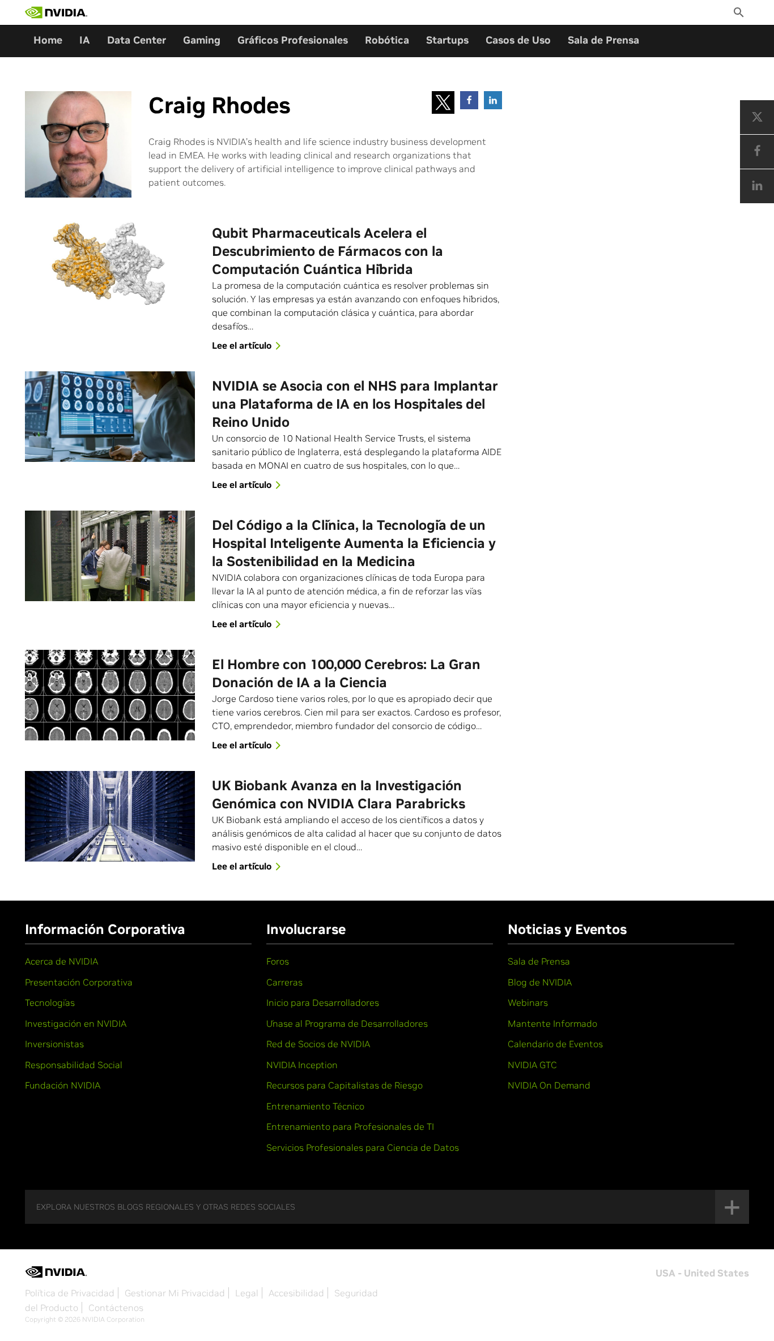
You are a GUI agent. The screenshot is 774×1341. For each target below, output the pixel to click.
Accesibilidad (296, 1293)
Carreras (284, 982)
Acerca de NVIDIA (61, 961)
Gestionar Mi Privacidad (175, 1293)
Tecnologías (50, 1002)
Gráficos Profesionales (292, 39)
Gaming (201, 39)
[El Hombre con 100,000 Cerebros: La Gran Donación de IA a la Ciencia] (110, 695)
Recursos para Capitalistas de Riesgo (344, 1085)
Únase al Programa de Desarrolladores (347, 1023)
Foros (277, 961)
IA (84, 39)
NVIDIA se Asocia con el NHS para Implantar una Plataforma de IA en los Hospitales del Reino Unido (355, 404)
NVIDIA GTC (532, 1064)
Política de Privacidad (69, 1293)
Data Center (136, 39)
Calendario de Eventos (555, 1043)
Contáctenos (115, 1307)
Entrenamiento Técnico (315, 1106)
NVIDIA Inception (302, 1064)
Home (47, 39)
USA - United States (702, 1273)
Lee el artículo (241, 345)
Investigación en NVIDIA (75, 1023)
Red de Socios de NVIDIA (318, 1043)
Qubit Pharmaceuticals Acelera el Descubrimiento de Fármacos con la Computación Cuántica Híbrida (327, 251)
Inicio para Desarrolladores (322, 1002)
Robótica (387, 39)
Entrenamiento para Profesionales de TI (350, 1126)
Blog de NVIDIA (540, 982)
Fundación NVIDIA (62, 1085)
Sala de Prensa (603, 39)
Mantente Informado (552, 1023)
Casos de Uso (518, 39)
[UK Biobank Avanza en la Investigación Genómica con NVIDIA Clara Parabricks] (110, 816)
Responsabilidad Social (73, 1064)
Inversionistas (54, 1043)
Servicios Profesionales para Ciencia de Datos (362, 1147)
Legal (246, 1293)
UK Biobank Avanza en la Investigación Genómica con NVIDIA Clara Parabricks (338, 794)
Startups (447, 39)
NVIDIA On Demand (549, 1085)
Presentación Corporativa (79, 982)
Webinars (528, 1002)
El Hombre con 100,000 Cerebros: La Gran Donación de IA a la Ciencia (346, 673)
